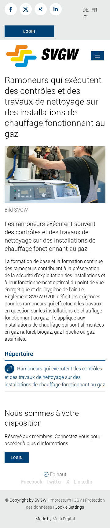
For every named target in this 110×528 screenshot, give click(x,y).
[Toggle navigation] (97, 56)
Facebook (31, 481)
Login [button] (29, 31)
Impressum (60, 500)
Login (17, 457)
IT (84, 17)
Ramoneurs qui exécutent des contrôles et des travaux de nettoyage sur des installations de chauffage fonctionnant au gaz (55, 376)
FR (94, 9)
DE (85, 9)
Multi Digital (64, 519)
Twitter (54, 481)
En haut (57, 474)
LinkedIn (83, 481)
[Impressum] (71, 500)
